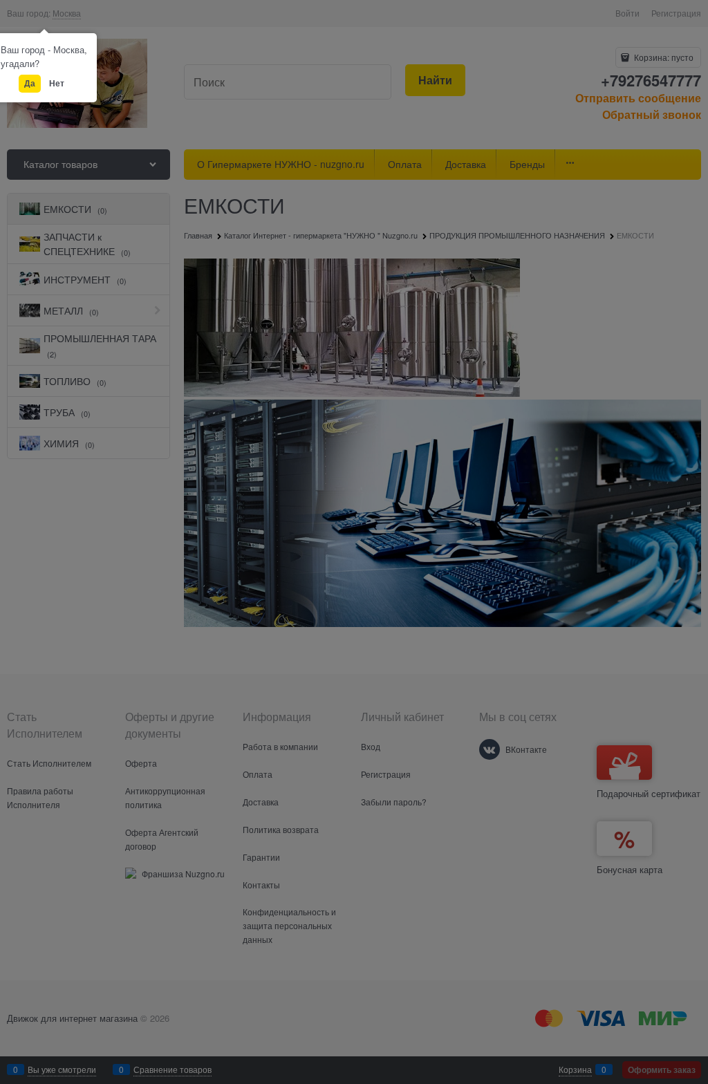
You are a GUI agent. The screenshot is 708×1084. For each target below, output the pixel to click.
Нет (56, 83)
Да (29, 83)
